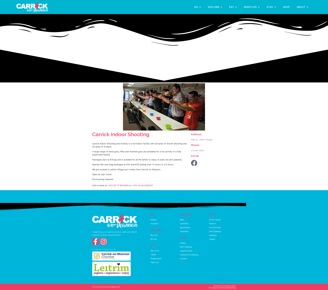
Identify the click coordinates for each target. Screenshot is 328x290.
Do (196, 7)
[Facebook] (194, 163)
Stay (270, 7)
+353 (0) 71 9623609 (118, 185)
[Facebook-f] (95, 241)
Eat (231, 7)
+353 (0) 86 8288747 (142, 185)
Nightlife (250, 7)
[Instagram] (103, 241)
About (301, 7)
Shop (286, 7)
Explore (213, 7)
